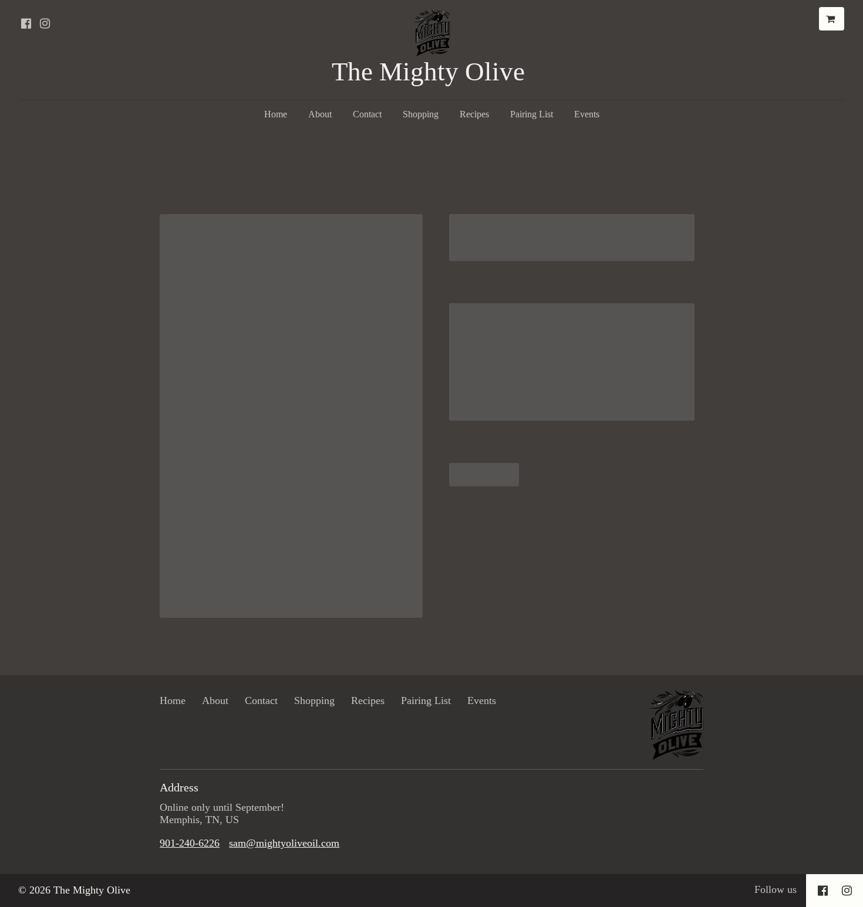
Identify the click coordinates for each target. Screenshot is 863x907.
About (320, 114)
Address (179, 787)
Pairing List (531, 114)
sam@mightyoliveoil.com (284, 843)
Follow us (775, 889)
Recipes (474, 114)
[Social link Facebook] (25, 23)
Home (275, 114)
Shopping (421, 114)
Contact (367, 114)
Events (586, 114)
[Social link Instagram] (44, 23)
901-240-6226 (190, 843)
